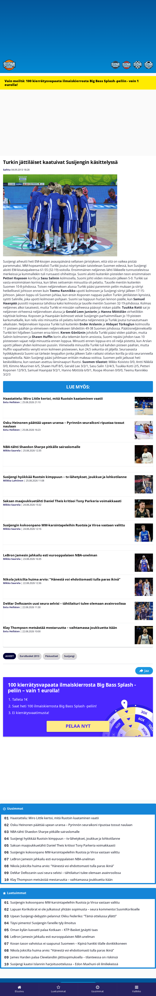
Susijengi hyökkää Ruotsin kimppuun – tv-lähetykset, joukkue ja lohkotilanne (65, 477)
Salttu (7, 169)
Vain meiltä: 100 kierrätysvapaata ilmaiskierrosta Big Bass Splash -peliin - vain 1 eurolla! (72, 83)
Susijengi (69, 656)
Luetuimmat (16, 893)
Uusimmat (15, 808)
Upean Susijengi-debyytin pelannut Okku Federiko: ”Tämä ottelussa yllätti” (63, 916)
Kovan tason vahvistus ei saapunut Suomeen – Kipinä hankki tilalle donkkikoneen (68, 943)
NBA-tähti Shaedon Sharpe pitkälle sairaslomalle (41, 447)
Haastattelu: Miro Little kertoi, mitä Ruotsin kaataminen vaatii (53, 398)
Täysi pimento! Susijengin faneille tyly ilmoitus (43, 923)
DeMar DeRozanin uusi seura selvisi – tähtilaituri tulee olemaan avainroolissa (64, 603)
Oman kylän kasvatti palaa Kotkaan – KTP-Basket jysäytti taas (54, 930)
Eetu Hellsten (11, 402)
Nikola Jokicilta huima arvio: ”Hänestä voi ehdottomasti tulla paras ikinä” (61, 579)
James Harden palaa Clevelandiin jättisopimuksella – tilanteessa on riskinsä (64, 957)
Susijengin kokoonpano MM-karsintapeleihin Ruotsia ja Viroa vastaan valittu (64, 525)
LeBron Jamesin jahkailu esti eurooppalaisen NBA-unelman (50, 555)
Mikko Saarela (12, 450)
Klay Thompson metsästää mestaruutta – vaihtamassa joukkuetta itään (60, 627)
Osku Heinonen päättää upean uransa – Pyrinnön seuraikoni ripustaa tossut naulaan (63, 424)
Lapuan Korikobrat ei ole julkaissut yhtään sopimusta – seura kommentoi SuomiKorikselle (75, 909)
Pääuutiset (51, 656)
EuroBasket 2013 (29, 656)
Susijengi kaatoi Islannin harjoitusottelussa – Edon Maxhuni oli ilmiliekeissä (64, 964)
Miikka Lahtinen (13, 480)
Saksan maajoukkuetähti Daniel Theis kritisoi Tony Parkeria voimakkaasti (62, 501)
